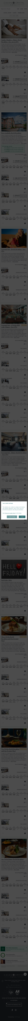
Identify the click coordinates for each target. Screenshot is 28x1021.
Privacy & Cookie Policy (10, 513)
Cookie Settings (12, 516)
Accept (22, 516)
